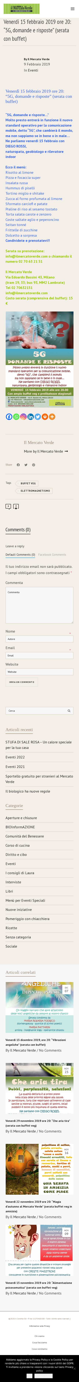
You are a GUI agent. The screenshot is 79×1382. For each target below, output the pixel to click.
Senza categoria (18, 937)
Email (10, 647)
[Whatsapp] (16, 417)
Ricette (11, 928)
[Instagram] (23, 417)
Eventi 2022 (15, 757)
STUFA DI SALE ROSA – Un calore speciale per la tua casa (39, 745)
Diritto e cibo (16, 854)
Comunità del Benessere (25, 836)
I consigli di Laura (20, 873)
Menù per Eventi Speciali (25, 900)
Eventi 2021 (15, 766)
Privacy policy (43, 1375)
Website (12, 664)
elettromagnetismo (35, 490)
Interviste (13, 882)
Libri (9, 891)
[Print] (45, 417)
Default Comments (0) (20, 555)
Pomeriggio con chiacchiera (27, 918)
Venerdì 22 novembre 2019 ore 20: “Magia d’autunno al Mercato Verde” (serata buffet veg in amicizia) (39, 1206)
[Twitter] (38, 417)
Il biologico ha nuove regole (28, 791)
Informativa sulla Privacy (39, 1326)
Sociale (11, 946)
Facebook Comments (52, 555)
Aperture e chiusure (21, 817)
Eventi (33, 70)
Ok (29, 1375)
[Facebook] (9, 417)
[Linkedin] (30, 417)
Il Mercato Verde (23, 1050)
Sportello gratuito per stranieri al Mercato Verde (39, 779)
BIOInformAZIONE (20, 827)
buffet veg (28, 483)
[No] (74, 1368)
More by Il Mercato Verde (44, 451)
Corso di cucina (18, 845)
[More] (52, 417)
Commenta (14, 582)
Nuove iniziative (19, 909)
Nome (10, 631)
